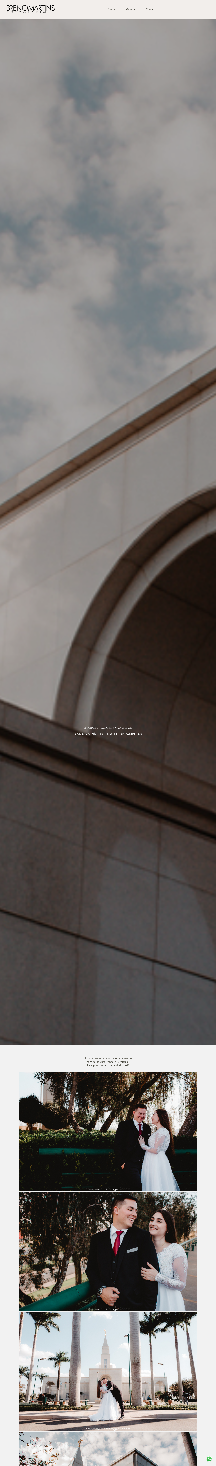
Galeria (130, 9)
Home (111, 9)
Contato (150, 9)
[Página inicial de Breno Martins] (31, 9)
